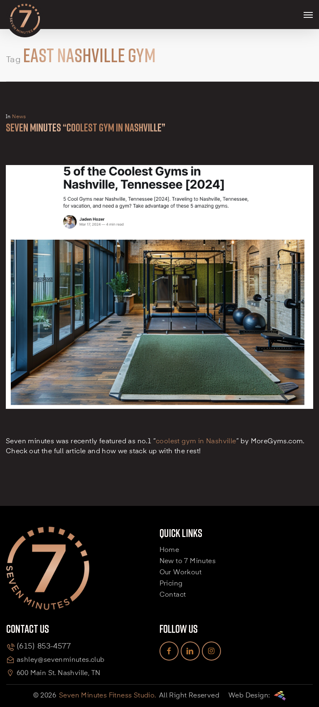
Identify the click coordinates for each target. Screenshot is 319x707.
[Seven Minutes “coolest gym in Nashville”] (159, 432)
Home (169, 550)
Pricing (171, 584)
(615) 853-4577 (44, 646)
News (19, 116)
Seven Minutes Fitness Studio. (107, 695)
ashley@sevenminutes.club (61, 660)
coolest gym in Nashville (196, 441)
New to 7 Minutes (188, 561)
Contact (173, 595)
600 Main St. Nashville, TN (58, 673)
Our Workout (180, 572)
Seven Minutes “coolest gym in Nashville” (85, 127)
